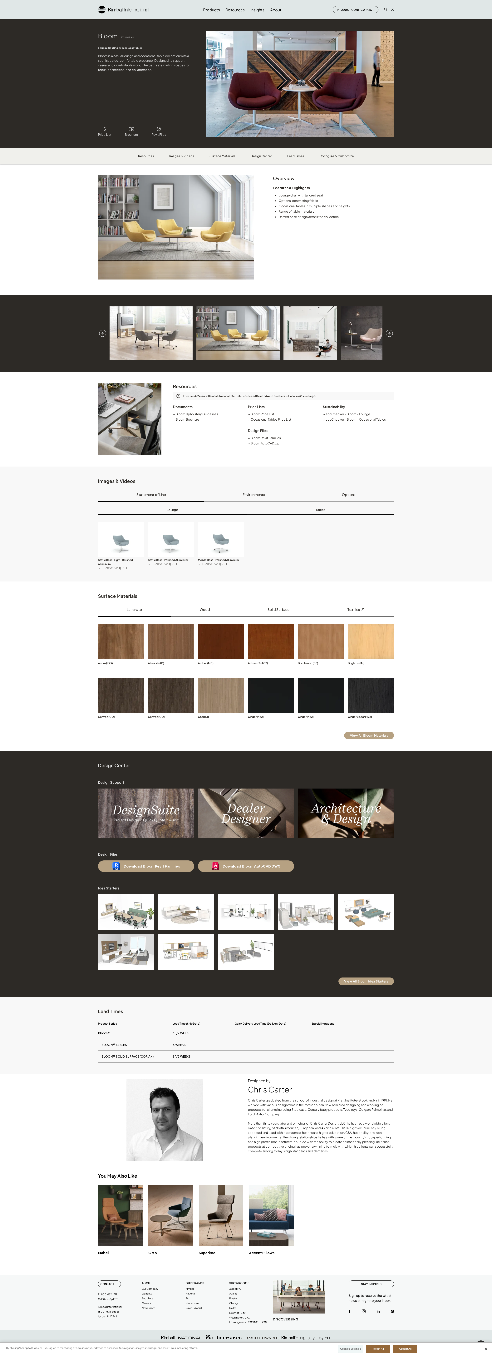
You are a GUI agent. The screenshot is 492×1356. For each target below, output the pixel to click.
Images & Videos (181, 156)
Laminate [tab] (134, 609)
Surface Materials (222, 156)
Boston (233, 1298)
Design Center (261, 156)
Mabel (103, 1252)
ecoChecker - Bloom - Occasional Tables (354, 419)
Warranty (147, 1293)
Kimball (189, 1288)
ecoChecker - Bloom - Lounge (346, 414)
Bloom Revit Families (264, 438)
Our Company (150, 1288)
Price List (104, 134)
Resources (146, 156)
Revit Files (158, 134)
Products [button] (211, 9)
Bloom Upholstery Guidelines (195, 414)
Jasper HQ (235, 1288)
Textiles (354, 609)
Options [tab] (349, 494)
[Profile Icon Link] (392, 9)
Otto (152, 1252)
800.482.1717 (109, 1294)
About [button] (275, 9)
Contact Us (109, 1284)
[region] (246, 1349)
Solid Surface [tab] (278, 609)
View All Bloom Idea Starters (366, 981)
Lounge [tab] (172, 510)
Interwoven (192, 1303)
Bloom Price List (261, 414)
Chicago (234, 1303)
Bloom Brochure (186, 419)
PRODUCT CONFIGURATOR (355, 9)
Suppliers (147, 1298)
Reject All (378, 1348)
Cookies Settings (350, 1348)
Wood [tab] (205, 609)
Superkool (207, 1252)
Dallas (232, 1307)
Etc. (187, 1298)
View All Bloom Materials (369, 735)
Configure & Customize (336, 156)
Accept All (405, 1348)
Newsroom (148, 1307)
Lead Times (295, 156)
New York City (237, 1312)
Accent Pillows (261, 1252)
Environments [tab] (254, 494)
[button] (121, 539)
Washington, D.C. (239, 1317)
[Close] (486, 1349)
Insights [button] (257, 9)
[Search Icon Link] (385, 9)
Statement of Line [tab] (151, 494)
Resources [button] (235, 9)
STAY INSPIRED (371, 1284)
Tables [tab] (320, 510)
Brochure (131, 134)
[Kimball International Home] (123, 9)
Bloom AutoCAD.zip (263, 443)
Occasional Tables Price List (269, 419)
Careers (146, 1303)
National (190, 1293)
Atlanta (233, 1293)
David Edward (193, 1307)
